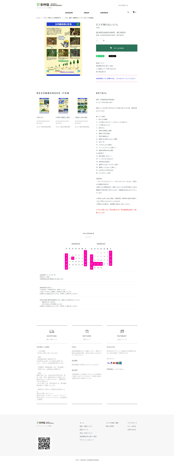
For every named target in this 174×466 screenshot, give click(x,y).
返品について (100, 63)
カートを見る (131, 426)
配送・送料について (86, 426)
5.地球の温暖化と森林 (63, 117)
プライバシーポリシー (87, 440)
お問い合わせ (131, 429)
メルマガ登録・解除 (112, 423)
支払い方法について (86, 433)
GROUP (86, 13)
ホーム (38, 18)
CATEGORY (69, 13)
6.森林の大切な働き (81, 117)
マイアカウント (123, 5)
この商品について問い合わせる (106, 69)
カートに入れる (119, 48)
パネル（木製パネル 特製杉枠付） (52, 18)
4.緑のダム (40, 117)
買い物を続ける (101, 72)
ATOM (112, 426)
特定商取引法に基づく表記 (104, 66)
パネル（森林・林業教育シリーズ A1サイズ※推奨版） (79, 18)
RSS (107, 426)
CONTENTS (104, 13)
